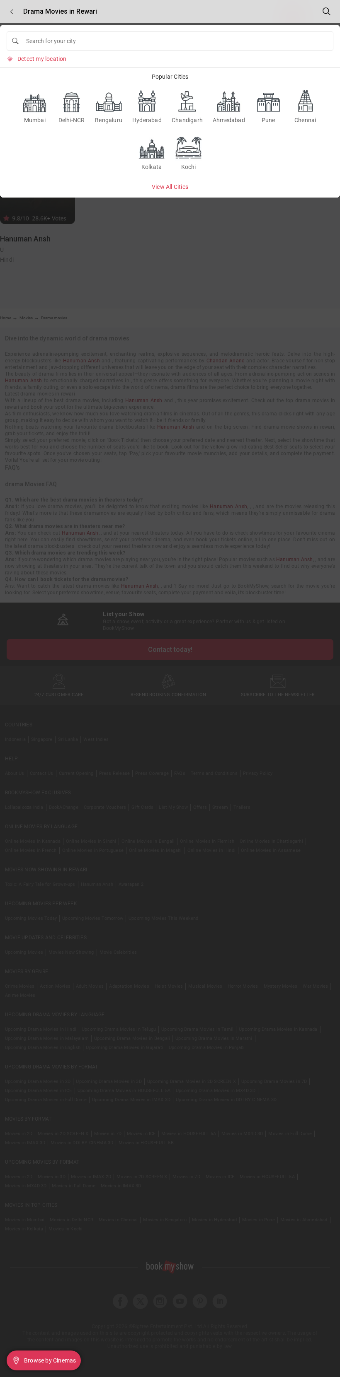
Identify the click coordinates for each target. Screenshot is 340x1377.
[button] (11, 11)
